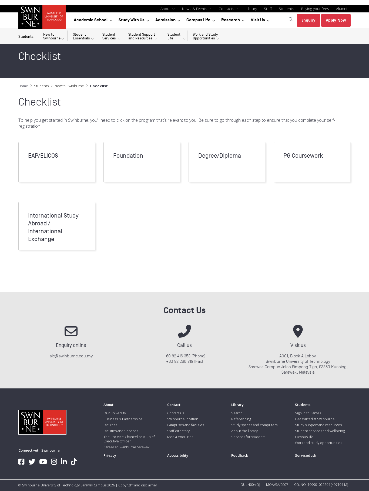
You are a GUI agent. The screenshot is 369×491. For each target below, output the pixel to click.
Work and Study (205, 36)
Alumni (341, 8)
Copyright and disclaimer (137, 485)
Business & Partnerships (122, 418)
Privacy (109, 455)
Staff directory (178, 430)
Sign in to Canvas (308, 413)
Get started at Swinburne (315, 418)
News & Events (195, 8)
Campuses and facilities (185, 424)
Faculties (110, 424)
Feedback (239, 455)
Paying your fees (315, 8)
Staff (268, 8)
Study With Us (132, 20)
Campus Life (198, 20)
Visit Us (258, 20)
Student (81, 36)
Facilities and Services (120, 430)
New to (52, 36)
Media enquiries (180, 436)
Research (230, 20)
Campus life (304, 436)
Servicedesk (305, 455)
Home (23, 85)
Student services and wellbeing (320, 430)
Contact (173, 404)
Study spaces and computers (254, 424)
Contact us (175, 413)
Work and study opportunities (318, 442)
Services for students (248, 436)
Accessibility (177, 455)
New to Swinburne (69, 85)
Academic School (91, 20)
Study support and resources (318, 424)
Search (237, 413)
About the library (244, 430)
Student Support (141, 36)
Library (251, 8)
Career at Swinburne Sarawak (126, 447)
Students (286, 8)
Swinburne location (182, 418)
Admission (165, 20)
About (166, 8)
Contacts (227, 8)
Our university (114, 413)
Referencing (241, 418)
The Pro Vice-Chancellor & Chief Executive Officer (129, 438)
